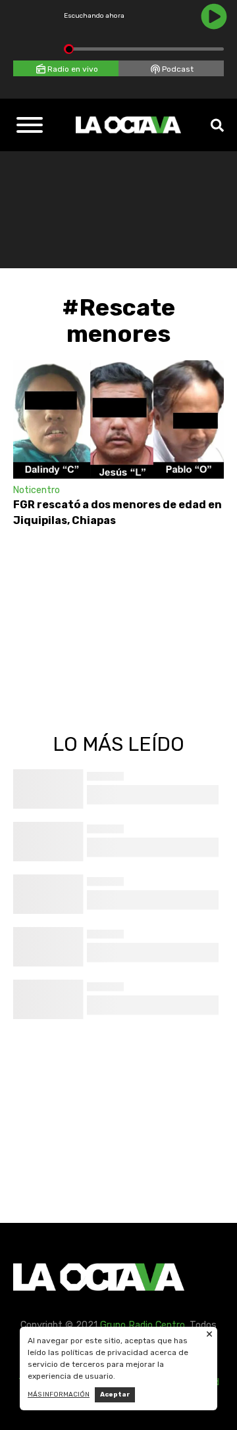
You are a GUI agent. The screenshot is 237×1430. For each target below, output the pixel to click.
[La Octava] (128, 125)
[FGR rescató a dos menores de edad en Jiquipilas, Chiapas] (118, 419)
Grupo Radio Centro (142, 1325)
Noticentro (36, 490)
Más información (59, 1394)
